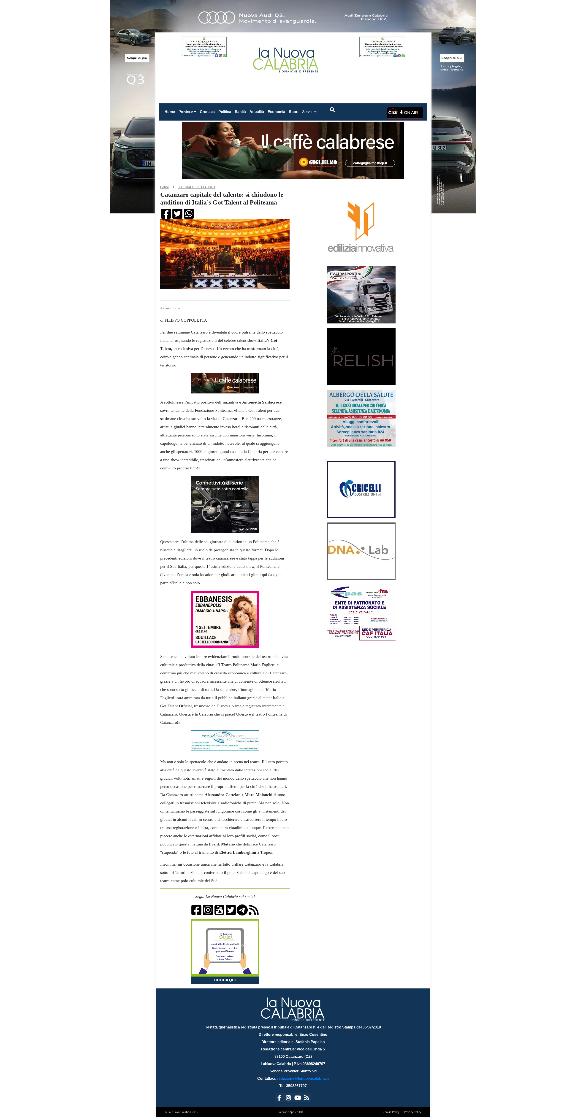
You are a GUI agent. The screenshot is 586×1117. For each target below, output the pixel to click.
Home (171, 112)
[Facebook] (279, 1099)
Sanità (240, 112)
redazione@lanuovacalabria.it (303, 1078)
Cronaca (207, 112)
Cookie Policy (391, 1112)
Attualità (257, 112)
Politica (224, 112)
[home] (286, 58)
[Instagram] (288, 1099)
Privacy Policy (412, 1112)
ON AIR (410, 112)
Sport (293, 112)
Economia (276, 112)
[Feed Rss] (306, 1099)
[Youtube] (297, 1099)
